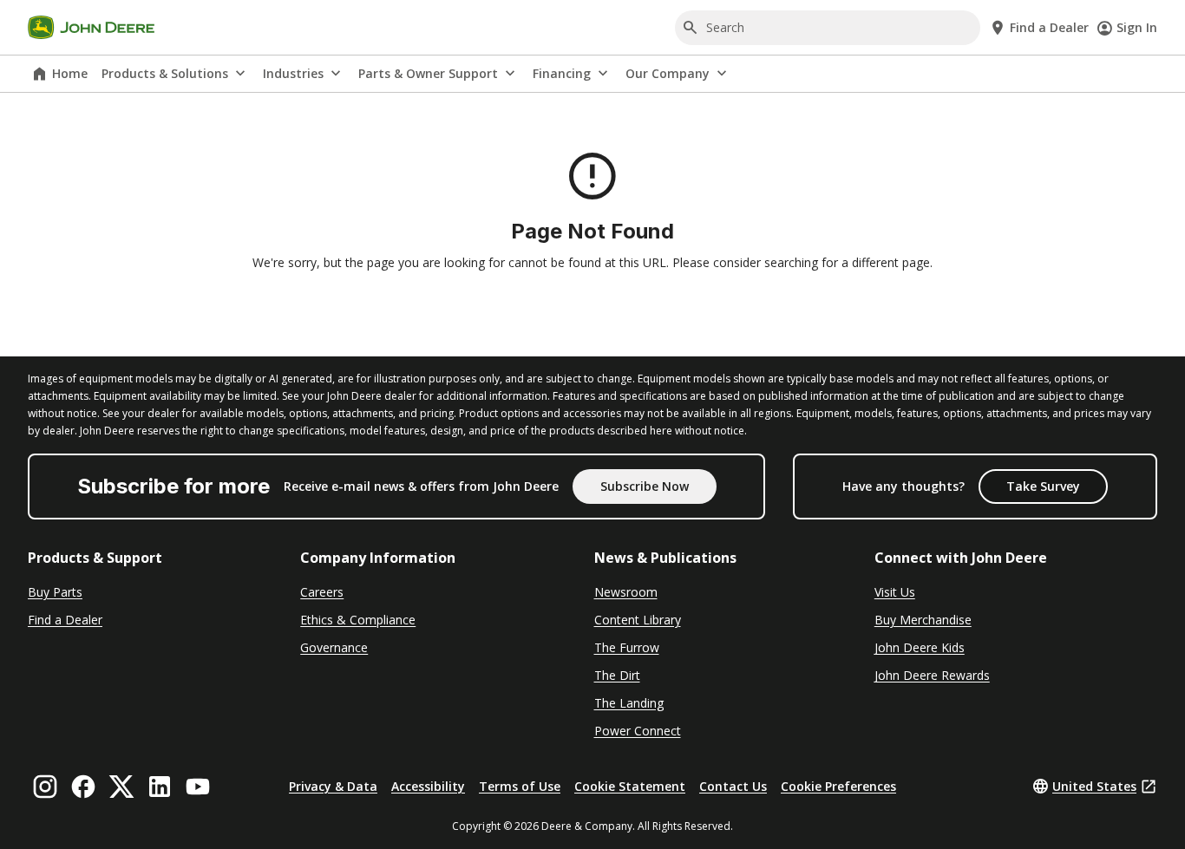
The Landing (629, 703)
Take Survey (1043, 486)
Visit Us (894, 592)
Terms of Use (519, 786)
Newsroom (626, 592)
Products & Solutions (164, 73)
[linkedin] (159, 786)
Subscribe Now (644, 486)
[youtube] (197, 786)
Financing (562, 73)
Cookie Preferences (838, 786)
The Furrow (626, 647)
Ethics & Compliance (358, 619)
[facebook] (83, 786)
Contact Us (733, 786)
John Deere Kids (919, 647)
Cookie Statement (629, 786)
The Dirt (617, 675)
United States (1094, 786)
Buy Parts (55, 592)
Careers (322, 592)
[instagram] (45, 786)
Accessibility (428, 786)
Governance (334, 647)
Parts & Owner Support (428, 73)
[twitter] (121, 786)
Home (70, 73)
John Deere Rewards (932, 675)
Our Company (667, 73)
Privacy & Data (333, 786)
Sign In (1136, 27)
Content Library (637, 619)
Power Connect (637, 730)
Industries (293, 73)
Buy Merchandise (923, 619)
